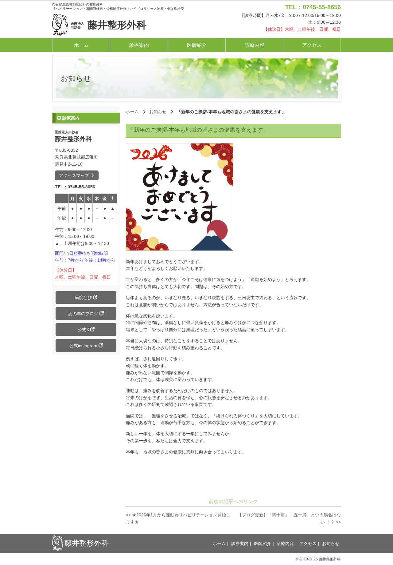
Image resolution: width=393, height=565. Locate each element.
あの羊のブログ (83, 313)
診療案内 (139, 45)
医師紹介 (197, 45)
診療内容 (254, 45)
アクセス (312, 45)
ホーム (81, 45)
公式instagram (84, 345)
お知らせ (157, 111)
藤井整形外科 (108, 24)
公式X (84, 329)
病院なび (84, 297)
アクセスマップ (74, 175)
